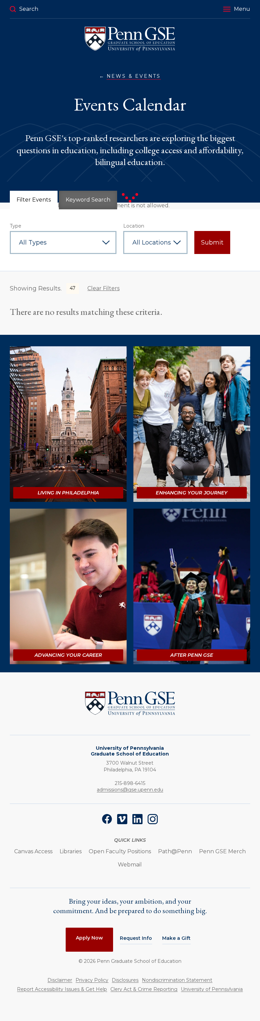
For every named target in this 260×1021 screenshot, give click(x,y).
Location (133, 226)
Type (16, 226)
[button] (236, 9)
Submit (212, 242)
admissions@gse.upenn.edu (130, 790)
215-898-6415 (130, 783)
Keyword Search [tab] (88, 199)
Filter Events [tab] (34, 199)
